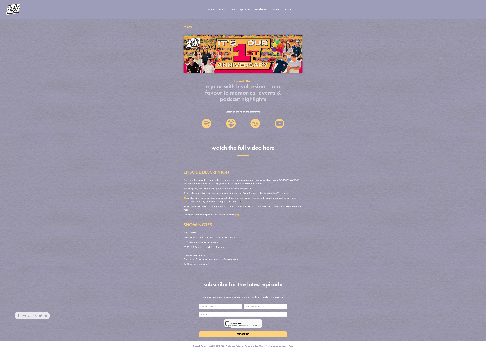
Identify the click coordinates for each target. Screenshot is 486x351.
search (287, 9)
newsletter (260, 9)
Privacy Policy (234, 346)
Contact (275, 9)
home (211, 9)
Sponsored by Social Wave (280, 346)
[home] (13, 9)
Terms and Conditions (254, 346)
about (221, 9)
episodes (245, 9)
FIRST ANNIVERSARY (290, 180)
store (232, 9)
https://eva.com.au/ (228, 259)
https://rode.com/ (199, 264)
